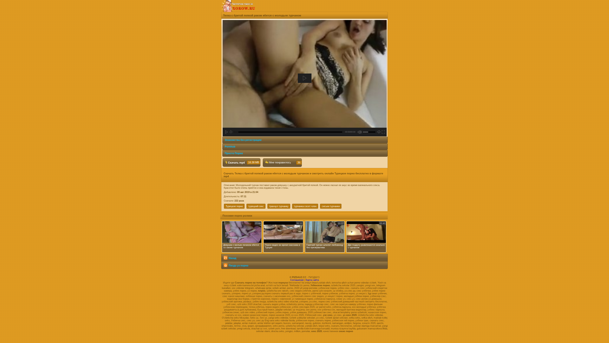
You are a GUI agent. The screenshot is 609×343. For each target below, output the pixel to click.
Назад (232, 258)
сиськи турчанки (331, 206)
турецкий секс (256, 206)
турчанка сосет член (305, 206)
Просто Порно (234, 153)
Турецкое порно (234, 206)
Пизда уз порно (238, 265)
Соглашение (297, 280)
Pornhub (230, 146)
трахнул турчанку (278, 206)
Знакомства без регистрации (243, 140)
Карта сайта (312, 280)
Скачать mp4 (243, 162)
